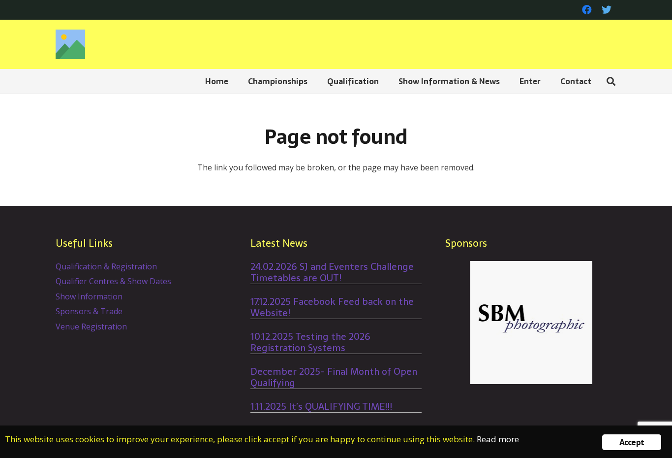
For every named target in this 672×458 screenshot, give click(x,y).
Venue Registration (91, 326)
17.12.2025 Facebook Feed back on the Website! (332, 307)
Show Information (89, 296)
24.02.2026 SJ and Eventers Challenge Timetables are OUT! (332, 272)
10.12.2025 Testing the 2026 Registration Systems (310, 342)
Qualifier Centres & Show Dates (113, 281)
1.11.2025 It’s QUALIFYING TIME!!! (321, 406)
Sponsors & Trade (89, 311)
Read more (498, 439)
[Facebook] (587, 10)
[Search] (611, 81)
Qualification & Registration (106, 266)
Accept (631, 442)
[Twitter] (606, 10)
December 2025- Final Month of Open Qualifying (333, 377)
